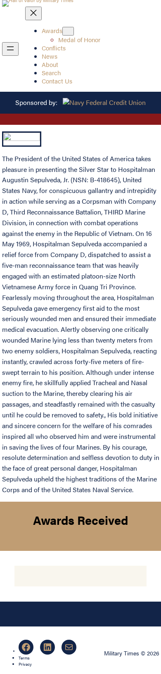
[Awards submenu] (68, 31)
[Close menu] (33, 13)
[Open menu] (10, 49)
